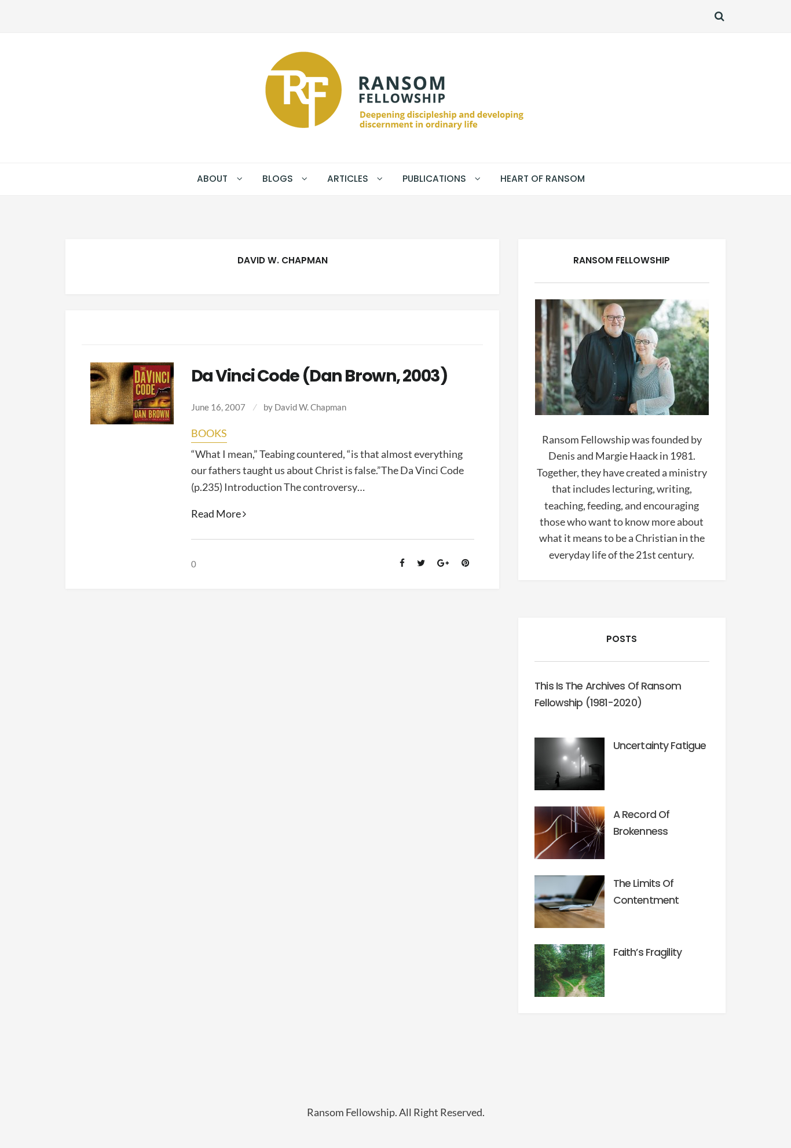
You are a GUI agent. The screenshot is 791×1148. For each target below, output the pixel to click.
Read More (218, 514)
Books (209, 433)
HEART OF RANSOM (542, 179)
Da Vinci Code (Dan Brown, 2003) (319, 375)
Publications (434, 179)
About (212, 179)
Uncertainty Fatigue (659, 746)
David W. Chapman (310, 407)
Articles (347, 179)
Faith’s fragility (647, 952)
